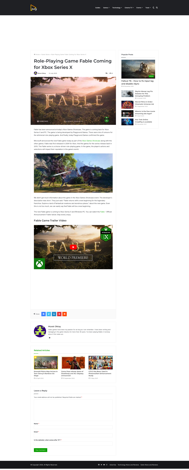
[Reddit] (64, 314)
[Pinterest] (59, 314)
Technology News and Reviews (128, 465)
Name (36, 423)
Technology (116, 8)
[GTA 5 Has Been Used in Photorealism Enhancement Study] (101, 362)
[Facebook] (43, 314)
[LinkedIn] (54, 314)
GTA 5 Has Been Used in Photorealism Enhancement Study (100, 373)
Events (138, 8)
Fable (102, 212)
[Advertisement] (94, 31)
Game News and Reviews (149, 465)
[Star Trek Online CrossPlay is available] (127, 122)
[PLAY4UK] (36, 7)
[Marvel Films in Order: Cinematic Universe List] (127, 105)
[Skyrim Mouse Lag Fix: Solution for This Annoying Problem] (127, 93)
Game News (45, 54)
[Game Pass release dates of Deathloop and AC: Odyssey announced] (73, 362)
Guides (97, 8)
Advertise (113, 465)
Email (36, 432)
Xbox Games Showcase (91, 141)
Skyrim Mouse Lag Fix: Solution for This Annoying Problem (144, 93)
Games (105, 8)
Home (37, 54)
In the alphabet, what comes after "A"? (48, 440)
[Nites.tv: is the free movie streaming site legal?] (127, 113)
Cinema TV (128, 8)
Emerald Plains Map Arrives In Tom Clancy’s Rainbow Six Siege (46, 373)
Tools (147, 8)
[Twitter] (49, 314)
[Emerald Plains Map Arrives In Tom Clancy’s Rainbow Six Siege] (46, 362)
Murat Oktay (42, 73)
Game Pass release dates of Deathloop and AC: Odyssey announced (72, 373)
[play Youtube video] (73, 247)
